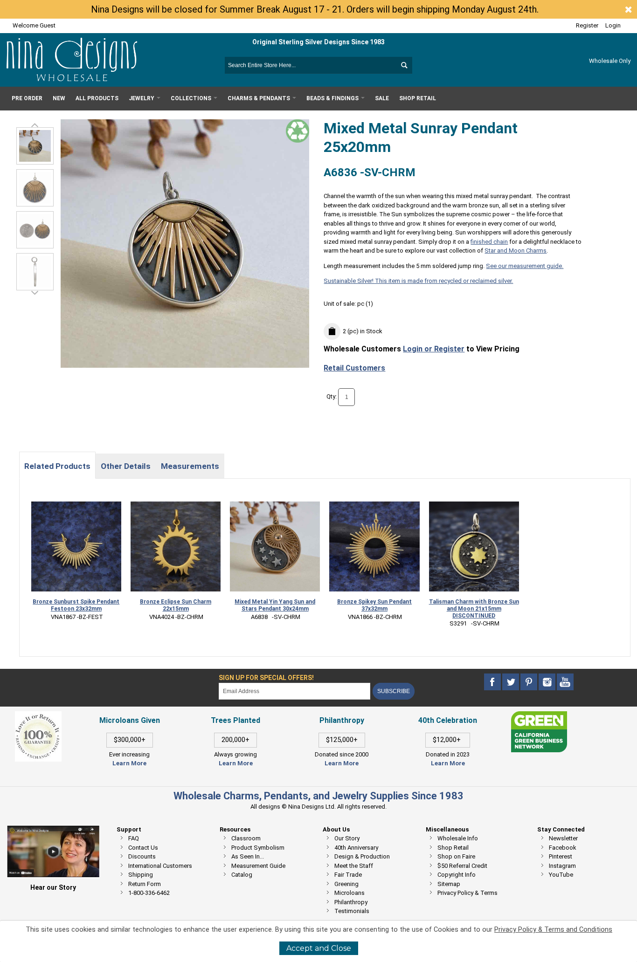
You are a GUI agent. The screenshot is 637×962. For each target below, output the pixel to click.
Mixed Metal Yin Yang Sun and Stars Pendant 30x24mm (275, 605)
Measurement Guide (258, 865)
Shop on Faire (456, 856)
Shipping (140, 874)
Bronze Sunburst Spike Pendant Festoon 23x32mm (76, 605)
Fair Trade (348, 874)
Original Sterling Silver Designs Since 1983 (318, 42)
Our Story (347, 838)
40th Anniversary (356, 847)
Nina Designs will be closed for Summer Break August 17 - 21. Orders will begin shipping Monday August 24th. (315, 9)
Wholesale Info (457, 838)
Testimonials (351, 910)
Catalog (241, 874)
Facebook (562, 847)
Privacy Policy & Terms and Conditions (553, 930)
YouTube (561, 874)
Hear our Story (53, 887)
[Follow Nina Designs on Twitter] (511, 682)
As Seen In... (247, 856)
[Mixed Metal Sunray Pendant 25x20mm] (35, 188)
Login (613, 25)
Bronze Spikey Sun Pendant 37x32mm (374, 605)
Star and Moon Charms (516, 250)
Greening (346, 883)
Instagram (562, 865)
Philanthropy (350, 902)
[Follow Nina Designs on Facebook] (493, 682)
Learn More (129, 763)
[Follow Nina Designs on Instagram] (548, 682)
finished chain (489, 241)
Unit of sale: (340, 303)
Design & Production (362, 856)
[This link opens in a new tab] (539, 715)
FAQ (133, 838)
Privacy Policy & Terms (467, 892)
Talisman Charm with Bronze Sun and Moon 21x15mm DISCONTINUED (474, 608)
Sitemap (448, 883)
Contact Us (143, 847)
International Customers (160, 865)
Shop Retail (453, 847)
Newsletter (563, 838)
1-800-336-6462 (149, 892)
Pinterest (560, 856)
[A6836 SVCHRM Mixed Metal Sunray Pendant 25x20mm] (35, 146)
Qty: (331, 396)
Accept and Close (318, 948)
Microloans (349, 892)
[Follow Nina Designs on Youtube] (565, 682)
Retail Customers (354, 368)
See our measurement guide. (524, 265)
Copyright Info (456, 874)
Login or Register (433, 348)
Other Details (126, 466)
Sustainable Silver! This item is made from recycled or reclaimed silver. (418, 280)
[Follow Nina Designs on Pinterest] (529, 682)
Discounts (142, 856)
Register (587, 25)
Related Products (57, 466)
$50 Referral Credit (462, 865)
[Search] (403, 65)
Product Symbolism (257, 847)
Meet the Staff (353, 865)
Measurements (190, 466)
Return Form (144, 883)
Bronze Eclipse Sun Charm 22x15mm (175, 605)
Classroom (246, 838)
